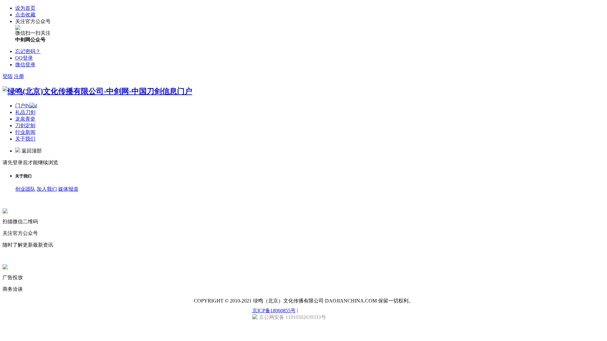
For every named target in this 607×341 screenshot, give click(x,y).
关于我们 (25, 138)
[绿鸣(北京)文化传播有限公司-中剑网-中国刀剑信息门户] (97, 91)
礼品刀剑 (25, 112)
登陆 (8, 76)
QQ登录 (24, 58)
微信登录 (25, 64)
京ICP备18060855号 (274, 310)
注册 (19, 76)
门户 (26, 105)
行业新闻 (25, 132)
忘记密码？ (27, 51)
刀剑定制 (25, 125)
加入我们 (47, 189)
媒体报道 (68, 189)
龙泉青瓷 (25, 119)
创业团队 (25, 189)
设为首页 (25, 8)
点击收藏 (25, 14)
